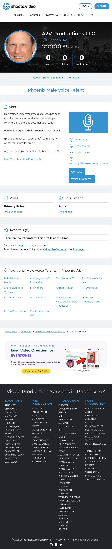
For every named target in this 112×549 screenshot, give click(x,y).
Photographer (66, 462)
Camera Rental (40, 447)
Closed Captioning (95, 458)
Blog (81, 15)
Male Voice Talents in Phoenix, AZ (23, 159)
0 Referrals (71, 46)
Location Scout (40, 440)
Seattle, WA (11, 462)
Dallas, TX (10, 412)
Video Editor (92, 415)
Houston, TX (11, 423)
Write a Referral (81, 179)
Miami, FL (10, 433)
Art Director (65, 472)
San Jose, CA (11, 458)
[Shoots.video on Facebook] (56, 544)
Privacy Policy (62, 540)
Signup (102, 6)
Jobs (92, 15)
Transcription (93, 451)
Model (35, 437)
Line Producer (66, 511)
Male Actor (38, 419)
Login (85, 6)
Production (26, 331)
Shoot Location (40, 444)
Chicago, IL (11, 409)
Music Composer (94, 426)
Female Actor (39, 423)
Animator (90, 419)
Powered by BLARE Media (85, 540)
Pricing (68, 15)
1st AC (61, 451)
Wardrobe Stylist (68, 458)
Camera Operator (68, 409)
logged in (23, 245)
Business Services (41, 461)
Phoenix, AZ (57, 40)
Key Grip (62, 529)
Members (35, 15)
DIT (60, 430)
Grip (60, 416)
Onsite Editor (66, 426)
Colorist (90, 423)
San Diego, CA (12, 451)
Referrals (73, 77)
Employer (79, 249)
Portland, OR (12, 444)
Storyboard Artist (42, 430)
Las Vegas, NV (12, 426)
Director (63, 405)
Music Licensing (93, 454)
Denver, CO (11, 416)
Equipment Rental (42, 451)
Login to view (82, 146)
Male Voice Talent (14, 211)
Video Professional (56, 249)
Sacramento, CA (13, 447)
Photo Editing (93, 476)
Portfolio (52, 15)
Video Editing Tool (95, 479)
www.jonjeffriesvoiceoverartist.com (88, 163)
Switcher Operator (69, 501)
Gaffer (62, 412)
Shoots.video (11, 331)
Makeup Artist (66, 441)
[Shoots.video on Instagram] (51, 544)
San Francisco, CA (14, 455)
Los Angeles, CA (13, 430)
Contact (76, 171)
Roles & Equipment (54, 77)
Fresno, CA (10, 419)
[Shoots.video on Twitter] (60, 544)
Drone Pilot (65, 479)
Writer (35, 426)
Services (19, 15)
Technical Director (69, 497)
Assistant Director (68, 455)
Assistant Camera (68, 447)
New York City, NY (14, 437)
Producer (37, 433)
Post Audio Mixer (94, 430)
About (36, 77)
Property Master (68, 476)
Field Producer (66, 444)
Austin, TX (10, 405)
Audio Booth (66, 211)
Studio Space (39, 408)
